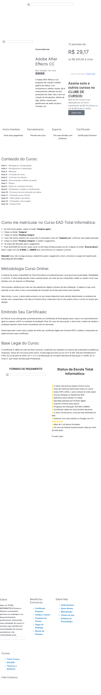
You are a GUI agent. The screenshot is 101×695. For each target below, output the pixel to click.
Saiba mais (76, 112)
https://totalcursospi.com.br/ (56, 247)
